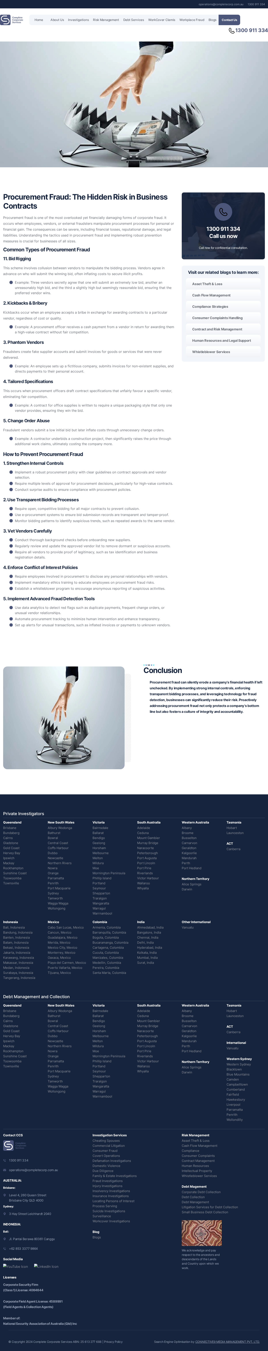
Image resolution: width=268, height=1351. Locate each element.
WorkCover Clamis (161, 20)
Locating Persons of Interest (113, 1201)
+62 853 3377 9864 (23, 1249)
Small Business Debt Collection (205, 1212)
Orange (53, 873)
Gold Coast (11, 848)
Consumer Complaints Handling (217, 318)
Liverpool (233, 1105)
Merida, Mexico (59, 942)
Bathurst (54, 833)
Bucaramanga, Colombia (110, 942)
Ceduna (143, 833)
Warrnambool (102, 913)
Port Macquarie (59, 888)
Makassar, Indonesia (18, 963)
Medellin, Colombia (107, 963)
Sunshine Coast (15, 873)
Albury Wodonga (60, 828)
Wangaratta (101, 903)
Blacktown (234, 1069)
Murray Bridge (147, 843)
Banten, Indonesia (16, 937)
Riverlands (145, 873)
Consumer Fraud (105, 1151)
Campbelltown (237, 1084)
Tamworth (55, 898)
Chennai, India (147, 937)
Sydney (53, 893)
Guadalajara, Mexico (62, 937)
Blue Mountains (238, 1074)
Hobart (232, 828)
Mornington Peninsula (109, 873)
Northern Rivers (60, 863)
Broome (187, 833)
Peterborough (147, 853)
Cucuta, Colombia (106, 953)
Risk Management (106, 20)
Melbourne (101, 853)
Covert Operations (106, 1156)
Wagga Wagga (58, 903)
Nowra (52, 868)
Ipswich (8, 858)
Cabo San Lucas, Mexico (66, 927)
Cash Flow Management (211, 295)
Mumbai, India (147, 958)
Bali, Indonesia (14, 927)
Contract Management (198, 1161)
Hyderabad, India (149, 948)
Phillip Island (102, 878)
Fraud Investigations (108, 1181)
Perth (186, 863)
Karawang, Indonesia (18, 958)
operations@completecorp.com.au (221, 4)
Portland (99, 883)
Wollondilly (235, 1120)
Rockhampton (13, 868)
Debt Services (133, 20)
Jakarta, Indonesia (16, 953)
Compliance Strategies (210, 306)
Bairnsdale (100, 828)
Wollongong (56, 908)
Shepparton (101, 893)
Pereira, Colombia (106, 968)
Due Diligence (103, 1171)
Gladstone (10, 843)
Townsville (11, 883)
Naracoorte (145, 848)
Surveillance (102, 1216)
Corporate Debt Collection (201, 1192)
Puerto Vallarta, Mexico (65, 968)
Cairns (8, 838)
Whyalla (143, 888)
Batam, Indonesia (15, 942)
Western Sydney (239, 1064)
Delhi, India (145, 942)
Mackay (8, 863)
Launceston (235, 833)
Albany (187, 828)
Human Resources (195, 1166)
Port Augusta (147, 858)
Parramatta (56, 878)
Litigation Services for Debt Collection (210, 1207)
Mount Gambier (148, 838)
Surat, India (145, 963)
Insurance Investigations (111, 1196)
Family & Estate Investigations (115, 1176)
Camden (233, 1079)
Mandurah (189, 858)
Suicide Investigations (109, 1211)
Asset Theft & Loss (207, 284)
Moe (96, 868)
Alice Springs (191, 884)
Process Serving (105, 1206)
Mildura (98, 863)
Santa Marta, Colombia (109, 973)
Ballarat (98, 833)
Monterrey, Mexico (61, 953)
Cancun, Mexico (59, 932)
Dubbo (53, 853)
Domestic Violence (106, 1166)
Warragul (99, 908)
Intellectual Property (197, 1171)
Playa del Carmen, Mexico (67, 963)
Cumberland (236, 1089)
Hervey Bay (11, 853)
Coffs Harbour (58, 848)
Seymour (99, 888)
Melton (98, 858)
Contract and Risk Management (217, 329)
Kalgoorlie (189, 853)
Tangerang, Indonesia (19, 978)
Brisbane (9, 828)
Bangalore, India (149, 932)
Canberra (233, 849)
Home (39, 20)
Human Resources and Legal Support (221, 340)
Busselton (189, 838)
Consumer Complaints (198, 1156)
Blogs (213, 20)
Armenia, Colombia (107, 927)
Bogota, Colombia (106, 937)
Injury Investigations (107, 1186)
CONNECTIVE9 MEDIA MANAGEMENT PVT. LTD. (227, 1341)
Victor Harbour (148, 878)
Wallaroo (143, 883)
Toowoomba (12, 878)
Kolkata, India (147, 953)
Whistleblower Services (211, 352)
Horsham (99, 848)
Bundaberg (11, 833)
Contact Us (229, 20)
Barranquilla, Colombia (109, 932)
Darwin (187, 889)
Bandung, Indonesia (17, 932)
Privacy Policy (113, 1341)
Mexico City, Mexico (62, 948)
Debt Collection (193, 1197)
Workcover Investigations (111, 1221)
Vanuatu (188, 927)
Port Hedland (191, 868)
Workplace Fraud (191, 20)
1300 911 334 (256, 4)
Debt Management (195, 1202)
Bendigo (99, 838)
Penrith (53, 883)
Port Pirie (144, 868)
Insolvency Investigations (111, 1191)
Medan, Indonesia (16, 968)
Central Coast (58, 843)
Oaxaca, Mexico (59, 958)
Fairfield (233, 1094)
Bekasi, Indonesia (16, 948)
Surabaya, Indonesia (18, 973)
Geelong (99, 843)
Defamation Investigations (112, 1161)
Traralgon (100, 898)
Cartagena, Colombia (108, 948)
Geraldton (189, 848)
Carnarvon (189, 843)
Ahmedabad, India (150, 927)
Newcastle (55, 858)
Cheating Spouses (106, 1141)
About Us (57, 20)
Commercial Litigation (109, 1146)
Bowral (53, 838)
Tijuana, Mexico (59, 973)
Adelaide (143, 828)
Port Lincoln (146, 863)
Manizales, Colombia (108, 958)
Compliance (190, 1151)
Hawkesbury (236, 1100)
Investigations (78, 20)
